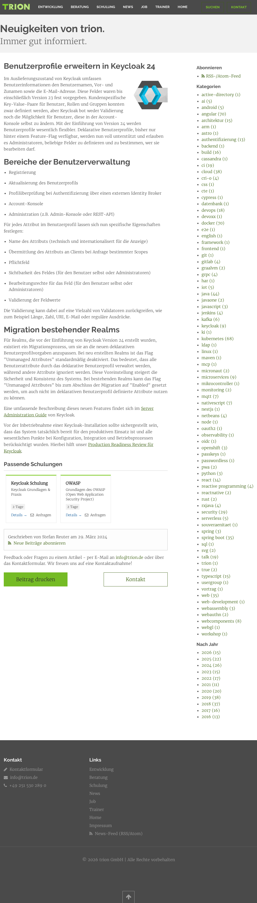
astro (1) (210, 133)
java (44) (210, 293)
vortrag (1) (212, 588)
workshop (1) (214, 633)
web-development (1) (223, 601)
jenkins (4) (212, 312)
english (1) (212, 235)
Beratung (80, 7)
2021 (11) (210, 684)
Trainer (162, 7)
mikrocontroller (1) (220, 383)
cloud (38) (212, 171)
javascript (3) (215, 306)
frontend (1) (213, 248)
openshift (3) (214, 447)
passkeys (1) (214, 454)
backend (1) (213, 145)
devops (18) (213, 210)
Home (182, 7)
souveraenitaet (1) (220, 524)
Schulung (106, 7)
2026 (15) (211, 652)
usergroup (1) (215, 582)
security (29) (214, 511)
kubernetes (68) (218, 338)
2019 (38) (211, 697)
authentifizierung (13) (223, 139)
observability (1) (218, 434)
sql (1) (208, 544)
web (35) (210, 595)
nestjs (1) (211, 409)
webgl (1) (211, 627)
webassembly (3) (218, 608)
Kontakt (239, 7)
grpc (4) (210, 274)
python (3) (212, 473)
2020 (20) (211, 691)
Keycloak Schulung (29, 483)
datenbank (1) (215, 203)
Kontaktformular (25, 769)
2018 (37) (211, 703)
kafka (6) (211, 319)
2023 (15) (211, 671)
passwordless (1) (218, 460)
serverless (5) (215, 518)
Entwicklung (50, 7)
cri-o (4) (210, 178)
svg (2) (209, 550)
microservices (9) (219, 377)
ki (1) (207, 332)
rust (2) (209, 499)
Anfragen (43, 515)
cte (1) (208, 190)
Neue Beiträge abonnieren (39, 543)
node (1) (210, 421)
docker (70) (213, 222)
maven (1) (211, 357)
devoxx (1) (212, 216)
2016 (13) (211, 716)
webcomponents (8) (221, 621)
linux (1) (210, 351)
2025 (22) (211, 658)
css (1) (208, 184)
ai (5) (207, 101)
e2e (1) (208, 229)
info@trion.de (129, 557)
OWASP (73, 483)
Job (144, 7)
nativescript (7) (217, 402)
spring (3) (211, 531)
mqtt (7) (210, 396)
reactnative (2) (216, 492)
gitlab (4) (211, 261)
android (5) (213, 107)
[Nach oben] (128, 897)
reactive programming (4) (227, 486)
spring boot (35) (218, 537)
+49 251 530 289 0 (27, 785)
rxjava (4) (211, 505)
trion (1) (210, 563)
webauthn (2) (215, 614)
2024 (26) (212, 665)
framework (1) (216, 242)
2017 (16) (211, 710)
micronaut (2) (215, 370)
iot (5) (208, 287)
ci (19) (208, 165)
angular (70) (214, 113)
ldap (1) (209, 344)
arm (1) (209, 126)
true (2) (209, 569)
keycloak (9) (214, 325)
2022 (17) (211, 678)
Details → (19, 515)
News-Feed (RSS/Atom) (118, 833)
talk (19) (210, 556)
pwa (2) (209, 467)
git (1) (208, 255)
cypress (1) (212, 197)
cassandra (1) (215, 158)
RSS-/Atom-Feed (223, 76)
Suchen (213, 7)
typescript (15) (216, 576)
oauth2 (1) (212, 428)
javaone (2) (213, 300)
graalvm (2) (213, 267)
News (128, 7)
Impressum (100, 825)
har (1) (208, 280)
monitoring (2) (216, 389)
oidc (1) (209, 441)
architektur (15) (217, 120)
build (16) (211, 152)
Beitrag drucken (35, 579)
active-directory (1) (221, 94)
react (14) (211, 479)
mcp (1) (209, 364)
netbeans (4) (214, 415)
